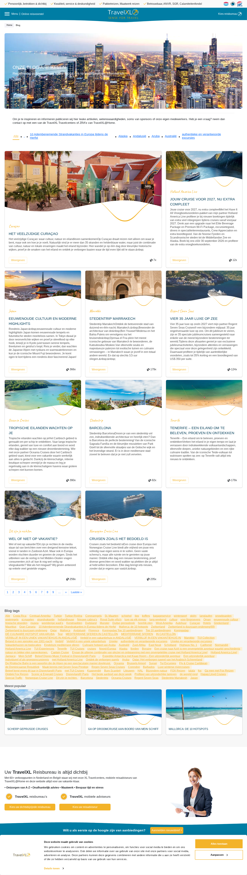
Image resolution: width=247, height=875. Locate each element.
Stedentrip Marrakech (112, 318)
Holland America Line (183, 191)
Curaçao (14, 226)
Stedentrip (96, 420)
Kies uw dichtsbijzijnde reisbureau (30, 807)
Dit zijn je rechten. (20, 531)
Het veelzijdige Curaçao (33, 234)
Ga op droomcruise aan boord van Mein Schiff (123, 729)
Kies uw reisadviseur (85, 807)
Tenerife (175, 420)
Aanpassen (217, 854)
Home (9, 25)
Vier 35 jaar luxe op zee (194, 318)
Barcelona (100, 428)
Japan (12, 311)
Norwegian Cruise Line (103, 531)
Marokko (94, 311)
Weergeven (18, 260)
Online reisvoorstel (32, 14)
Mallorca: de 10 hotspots (188, 729)
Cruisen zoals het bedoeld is (118, 539)
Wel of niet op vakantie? (33, 539)
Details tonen (52, 868)
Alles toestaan (219, 843)
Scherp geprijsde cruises (27, 729)
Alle (15, 136)
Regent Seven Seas (182, 311)
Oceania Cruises (19, 420)
